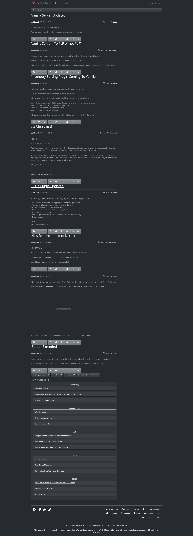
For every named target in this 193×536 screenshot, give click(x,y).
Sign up (150, 3)
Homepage (112, 513)
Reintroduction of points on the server (49, 471)
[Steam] (49, 510)
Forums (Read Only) (131, 509)
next (92, 375)
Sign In (158, 3)
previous (41, 375)
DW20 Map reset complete (45, 400)
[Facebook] (39, 510)
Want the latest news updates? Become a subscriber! (55, 483)
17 (57, 375)
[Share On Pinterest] (61, 39)
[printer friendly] (33, 39)
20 (70, 375)
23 (83, 375)
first (34, 375)
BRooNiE (36, 22)
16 (53, 375)
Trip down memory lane (44, 418)
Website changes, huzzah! (45, 489)
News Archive (113, 509)
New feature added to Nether (53, 235)
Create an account (152, 509)
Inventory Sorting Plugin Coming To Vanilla (63, 76)
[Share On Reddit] (72, 39)
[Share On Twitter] (56, 39)
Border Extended (44, 346)
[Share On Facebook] (50, 39)
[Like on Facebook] (44, 39)
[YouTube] (44, 510)
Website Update (41, 412)
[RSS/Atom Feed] (35, 510)
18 (61, 375)
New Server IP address (43, 465)
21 (74, 375)
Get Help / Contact (151, 517)
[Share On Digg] (78, 39)
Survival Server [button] (45, 3)
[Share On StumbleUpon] (67, 39)
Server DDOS (40, 494)
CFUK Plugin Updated (47, 186)
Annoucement (112, 50)
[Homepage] (33, 10)
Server (115, 22)
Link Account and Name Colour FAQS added (51, 447)
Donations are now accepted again (48, 441)
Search (138, 513)
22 (79, 375)
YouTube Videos (152, 513)
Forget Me (126, 513)
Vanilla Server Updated (48, 15)
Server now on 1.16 (42, 424)
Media (74, 479)
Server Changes (41, 459)
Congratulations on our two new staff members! (53, 435)
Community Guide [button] (63, 3)
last (97, 375)
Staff (74, 432)
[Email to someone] (39, 39)
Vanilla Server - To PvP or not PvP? (56, 43)
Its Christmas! (41, 126)
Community (113, 133)
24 (87, 375)
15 (48, 375)
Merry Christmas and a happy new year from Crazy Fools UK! (58, 394)
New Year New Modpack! (44, 388)
